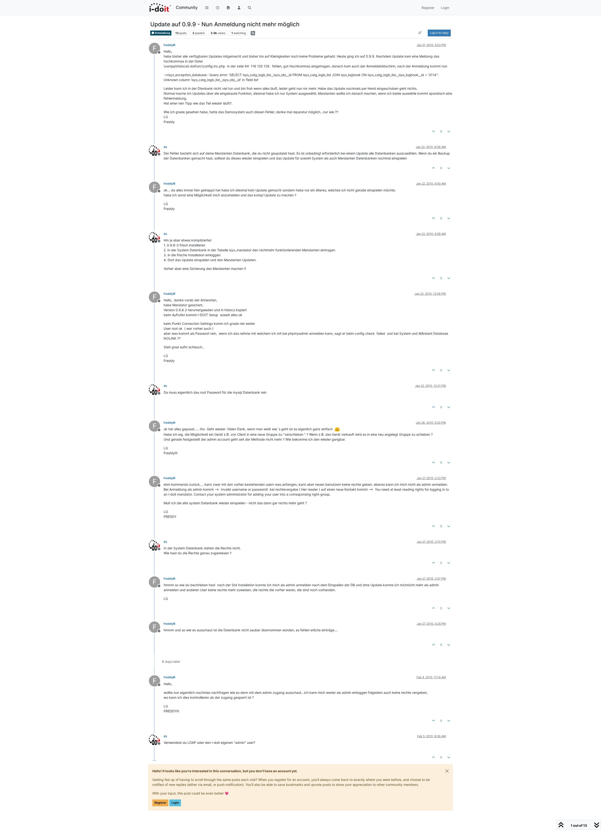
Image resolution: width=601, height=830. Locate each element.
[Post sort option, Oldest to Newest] (420, 33)
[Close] (447, 771)
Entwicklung (162, 33)
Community (187, 7)
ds (165, 147)
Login (175, 802)
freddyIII (169, 45)
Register (160, 802)
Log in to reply (439, 33)
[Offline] (156, 150)
